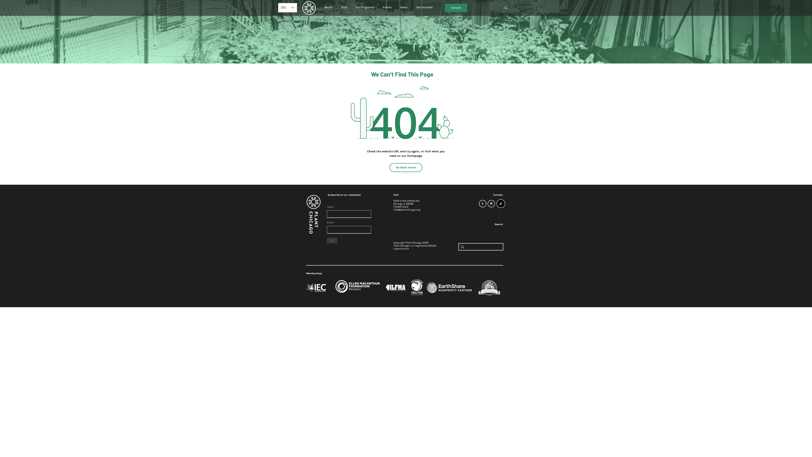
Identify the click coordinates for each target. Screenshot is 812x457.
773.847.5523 (400, 206)
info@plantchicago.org (406, 209)
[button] (328, 5)
